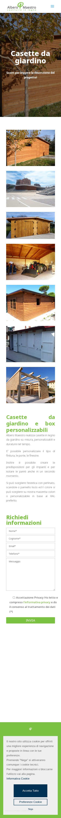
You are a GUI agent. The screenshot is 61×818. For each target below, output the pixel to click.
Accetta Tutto (30, 790)
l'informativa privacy (36, 602)
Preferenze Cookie (30, 802)
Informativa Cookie (18, 778)
